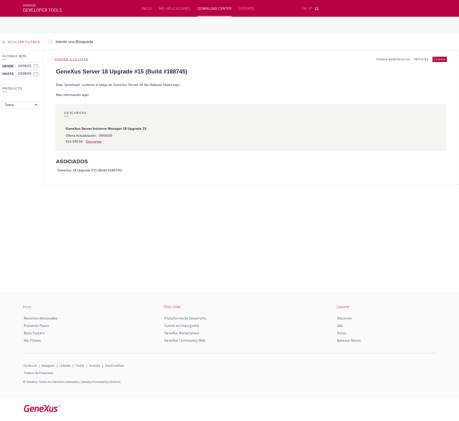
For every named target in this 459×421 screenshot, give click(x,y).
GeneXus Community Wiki (184, 340)
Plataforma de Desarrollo (185, 318)
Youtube (94, 366)
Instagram (48, 366)
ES (317, 8)
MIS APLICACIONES (175, 8)
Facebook (30, 366)
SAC (340, 325)
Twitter (79, 366)
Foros (341, 333)
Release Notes (349, 340)
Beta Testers (34, 333)
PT (310, 8)
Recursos (344, 318)
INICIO (147, 8)
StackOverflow (114, 366)
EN (304, 8)
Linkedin (65, 366)
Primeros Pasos (36, 325)
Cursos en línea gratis (181, 325)
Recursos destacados (41, 318)
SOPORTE (246, 8)
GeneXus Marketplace (181, 333)
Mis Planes (32, 340)
